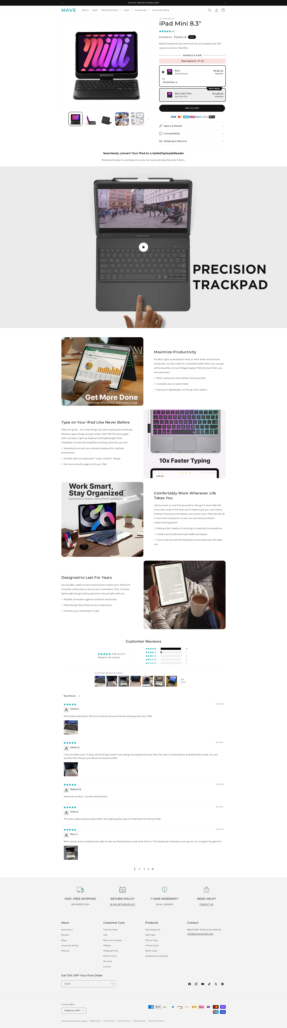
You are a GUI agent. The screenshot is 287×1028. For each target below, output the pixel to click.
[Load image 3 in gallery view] (106, 119)
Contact (107, 966)
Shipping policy (139, 1021)
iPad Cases (150, 934)
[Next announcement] (224, 3)
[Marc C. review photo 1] (71, 853)
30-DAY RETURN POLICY (122, 904)
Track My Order (110, 929)
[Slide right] (148, 119)
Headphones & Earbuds (156, 956)
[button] (111, 10)
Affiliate (107, 945)
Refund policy (95, 1021)
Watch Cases (151, 950)
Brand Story (67, 929)
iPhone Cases (151, 940)
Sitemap (65, 950)
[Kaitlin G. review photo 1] (71, 769)
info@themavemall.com (200, 934)
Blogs (64, 940)
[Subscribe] (111, 983)
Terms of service (124, 1021)
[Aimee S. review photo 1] (71, 727)
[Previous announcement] (62, 3)
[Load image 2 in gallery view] (91, 119)
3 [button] (144, 869)
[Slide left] (64, 119)
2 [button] (139, 869)
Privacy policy (109, 1021)
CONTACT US (206, 904)
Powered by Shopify (79, 1021)
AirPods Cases (152, 945)
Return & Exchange (112, 940)
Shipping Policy (110, 950)
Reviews (65, 934)
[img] (70, 704)
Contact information (156, 1021)
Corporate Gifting (69, 945)
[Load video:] (143, 247)
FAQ (105, 934)
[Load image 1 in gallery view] (76, 119)
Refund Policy (110, 956)
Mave (69, 1021)
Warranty (107, 961)
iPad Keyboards (152, 929)
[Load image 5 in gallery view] (137, 119)
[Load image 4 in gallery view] (122, 119)
